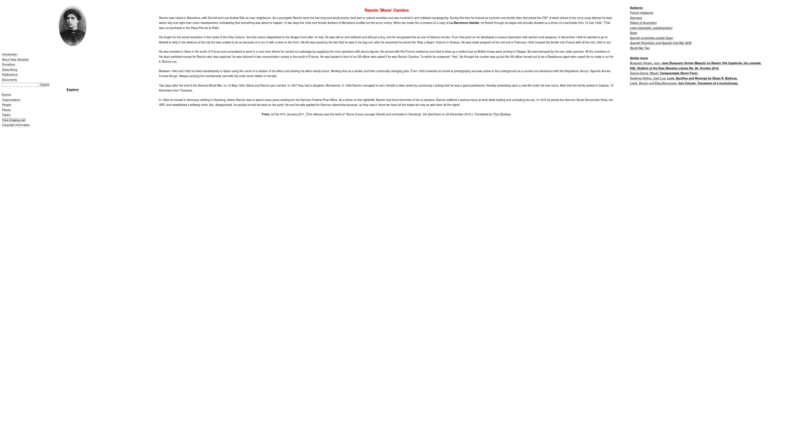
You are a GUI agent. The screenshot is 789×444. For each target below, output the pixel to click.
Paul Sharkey (502, 114)
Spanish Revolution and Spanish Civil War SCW (661, 43)
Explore (73, 89)
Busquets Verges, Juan (645, 63)
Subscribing (9, 69)
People (6, 105)
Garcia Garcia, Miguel (644, 73)
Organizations (11, 100)
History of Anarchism (643, 23)
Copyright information (16, 125)
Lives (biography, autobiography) (651, 28)
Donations (8, 64)
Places (6, 110)
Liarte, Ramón (639, 83)
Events (6, 94)
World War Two (640, 48)
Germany (636, 18)
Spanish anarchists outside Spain (651, 38)
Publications (10, 74)
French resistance (641, 12)
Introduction (9, 54)
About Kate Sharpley (15, 59)
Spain (633, 33)
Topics (6, 115)
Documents (9, 79)
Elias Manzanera (666, 83)
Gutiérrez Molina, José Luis (648, 78)
